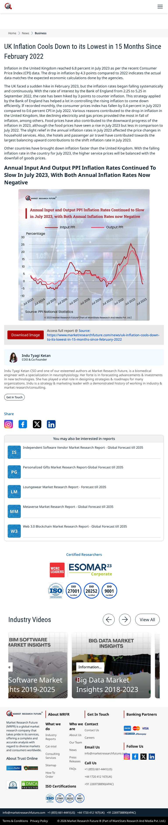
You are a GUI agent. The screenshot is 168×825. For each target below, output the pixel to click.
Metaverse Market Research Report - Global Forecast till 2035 (68, 507)
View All (147, 619)
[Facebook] (135, 757)
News (25, 33)
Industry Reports (51, 737)
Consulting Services (53, 756)
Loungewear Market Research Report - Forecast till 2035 (64, 487)
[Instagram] (127, 757)
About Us (75, 735)
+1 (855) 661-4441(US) (98, 769)
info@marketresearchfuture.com (106, 753)
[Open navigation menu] (160, 6)
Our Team (75, 742)
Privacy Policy (39, 821)
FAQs (72, 769)
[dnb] (12, 785)
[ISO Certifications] (65, 797)
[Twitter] (143, 757)
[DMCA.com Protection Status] (29, 785)
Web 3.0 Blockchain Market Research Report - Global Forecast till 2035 (75, 526)
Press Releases (74, 759)
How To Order (50, 775)
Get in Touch (14, 397)
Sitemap (51, 765)
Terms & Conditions (15, 821)
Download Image (25, 334)
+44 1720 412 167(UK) (98, 777)
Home (12, 33)
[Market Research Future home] (8, 6)
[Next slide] (125, 620)
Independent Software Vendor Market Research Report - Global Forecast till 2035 (83, 448)
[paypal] (13, 768)
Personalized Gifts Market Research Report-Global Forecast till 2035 (73, 467)
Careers (89, 738)
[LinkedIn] (152, 757)
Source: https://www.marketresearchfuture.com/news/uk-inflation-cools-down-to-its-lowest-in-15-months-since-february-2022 (103, 334)
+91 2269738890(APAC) (99, 784)
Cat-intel (51, 746)
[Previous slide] (109, 620)
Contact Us (92, 730)
